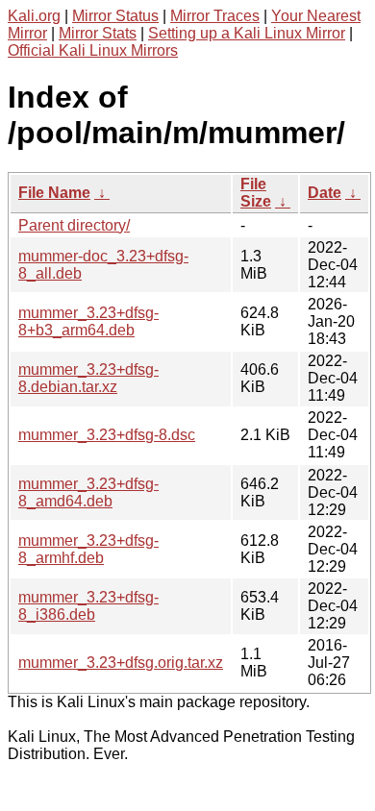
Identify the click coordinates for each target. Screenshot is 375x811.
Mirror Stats (98, 33)
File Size (255, 192)
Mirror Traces (215, 16)
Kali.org (34, 16)
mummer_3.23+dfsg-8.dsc (106, 435)
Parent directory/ (74, 225)
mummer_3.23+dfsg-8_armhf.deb (88, 549)
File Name (54, 192)
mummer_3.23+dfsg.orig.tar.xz (120, 662)
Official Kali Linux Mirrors (93, 50)
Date (324, 192)
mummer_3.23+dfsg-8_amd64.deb (88, 492)
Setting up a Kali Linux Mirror (246, 33)
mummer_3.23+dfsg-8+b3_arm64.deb (88, 321)
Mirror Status (115, 16)
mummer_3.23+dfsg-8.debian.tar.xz (88, 378)
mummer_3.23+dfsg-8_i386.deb (88, 606)
